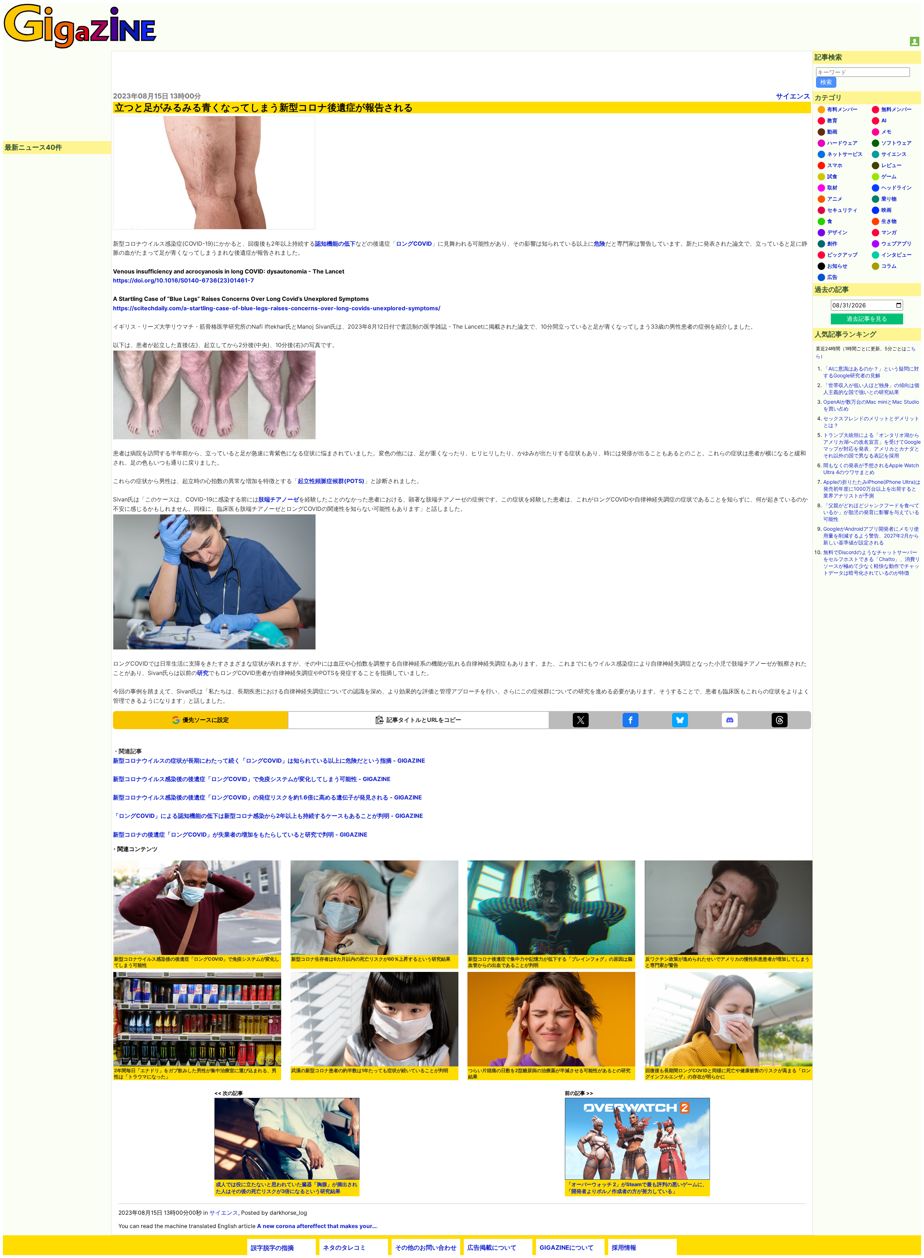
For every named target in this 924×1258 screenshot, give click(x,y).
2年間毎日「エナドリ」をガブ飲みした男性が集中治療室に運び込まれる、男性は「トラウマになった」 (195, 1073)
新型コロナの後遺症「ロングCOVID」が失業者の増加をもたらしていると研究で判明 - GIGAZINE (240, 834)
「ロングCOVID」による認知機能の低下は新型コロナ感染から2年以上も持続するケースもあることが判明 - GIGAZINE (268, 815)
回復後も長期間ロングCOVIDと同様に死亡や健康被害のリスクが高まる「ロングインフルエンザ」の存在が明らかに (728, 1073)
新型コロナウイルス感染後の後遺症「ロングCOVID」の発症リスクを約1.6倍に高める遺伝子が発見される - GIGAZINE (267, 797)
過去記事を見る (867, 318)
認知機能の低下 (335, 243)
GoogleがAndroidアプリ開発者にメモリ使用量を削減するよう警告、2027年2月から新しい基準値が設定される (871, 535)
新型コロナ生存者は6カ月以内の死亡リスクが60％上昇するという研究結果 (370, 959)
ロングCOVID (414, 243)
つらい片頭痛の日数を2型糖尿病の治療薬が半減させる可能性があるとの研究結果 (549, 1073)
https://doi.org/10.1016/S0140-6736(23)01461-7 (183, 280)
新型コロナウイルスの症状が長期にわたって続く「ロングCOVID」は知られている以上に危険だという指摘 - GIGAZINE (269, 760)
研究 (203, 672)
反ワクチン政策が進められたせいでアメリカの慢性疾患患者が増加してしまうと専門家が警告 (727, 962)
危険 (599, 243)
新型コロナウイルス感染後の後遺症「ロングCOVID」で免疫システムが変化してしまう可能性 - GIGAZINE (252, 779)
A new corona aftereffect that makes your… (316, 1226)
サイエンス (793, 96)
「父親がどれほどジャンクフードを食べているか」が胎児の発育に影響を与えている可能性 (871, 512)
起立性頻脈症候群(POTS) (331, 481)
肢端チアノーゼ (278, 499)
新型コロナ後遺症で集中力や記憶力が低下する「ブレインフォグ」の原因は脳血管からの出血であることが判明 (550, 962)
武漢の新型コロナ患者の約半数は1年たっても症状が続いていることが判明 (369, 1070)
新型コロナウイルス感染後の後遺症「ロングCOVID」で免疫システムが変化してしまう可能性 (196, 962)
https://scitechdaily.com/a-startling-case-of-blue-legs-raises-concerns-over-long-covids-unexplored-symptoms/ (276, 308)
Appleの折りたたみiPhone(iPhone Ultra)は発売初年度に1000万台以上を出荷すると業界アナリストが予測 (871, 489)
